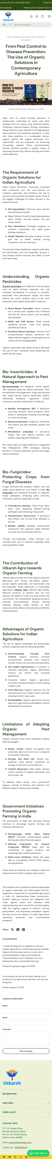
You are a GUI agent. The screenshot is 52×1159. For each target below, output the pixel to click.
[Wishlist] (37, 16)
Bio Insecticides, (29, 37)
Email (5, 1017)
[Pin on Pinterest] (23, 929)
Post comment (26, 1051)
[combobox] (26, 25)
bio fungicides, (14, 37)
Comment (7, 1029)
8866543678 (21, 1147)
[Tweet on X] (12, 929)
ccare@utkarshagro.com (19, 1142)
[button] (42, 16)
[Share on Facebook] (18, 929)
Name (5, 1006)
